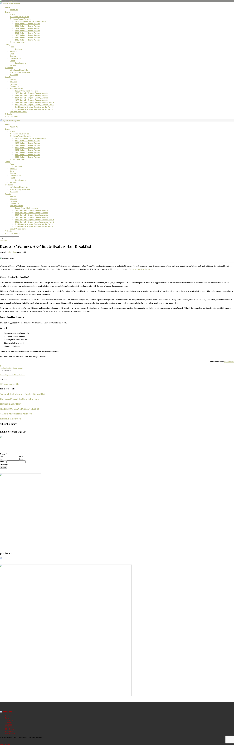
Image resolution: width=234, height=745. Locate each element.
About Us (14, 10)
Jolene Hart (12, 252)
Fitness (13, 65)
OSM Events (9, 729)
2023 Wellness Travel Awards (27, 31)
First (21, 456)
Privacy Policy (10, 733)
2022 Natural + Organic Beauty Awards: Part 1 (34, 102)
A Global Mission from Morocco (16, 413)
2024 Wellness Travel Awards (27, 28)
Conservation (15, 58)
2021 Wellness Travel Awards (27, 33)
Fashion (13, 51)
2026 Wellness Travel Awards (27, 24)
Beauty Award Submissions (26, 91)
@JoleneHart (229, 361)
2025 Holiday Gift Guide (20, 72)
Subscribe (8, 725)
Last (21, 459)
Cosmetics (14, 86)
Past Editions (9, 727)
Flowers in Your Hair (10, 403)
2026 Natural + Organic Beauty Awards (31, 93)
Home (7, 7)
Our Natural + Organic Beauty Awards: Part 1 (34, 107)
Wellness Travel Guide (19, 17)
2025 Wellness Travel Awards (27, 26)
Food (12, 47)
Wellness (9, 68)
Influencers (9, 731)
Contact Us (9, 720)
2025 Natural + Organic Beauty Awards (31, 95)
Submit (3, 467)
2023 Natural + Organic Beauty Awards (31, 100)
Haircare (13, 84)
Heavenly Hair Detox (10, 418)
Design (13, 56)
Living (7, 44)
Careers (7, 718)
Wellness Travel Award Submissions (30, 21)
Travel (7, 12)
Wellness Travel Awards (20, 19)
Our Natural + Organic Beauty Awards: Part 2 (34, 109)
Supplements (20, 63)
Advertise (8, 722)
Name (3, 454)
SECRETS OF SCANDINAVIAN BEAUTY (19, 408)
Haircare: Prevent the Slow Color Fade (19, 398)
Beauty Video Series (18, 112)
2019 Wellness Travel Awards (27, 37)
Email (3, 461)
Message (4, 464)
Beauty (8, 77)
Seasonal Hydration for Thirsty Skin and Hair (23, 393)
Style (12, 54)
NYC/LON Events (12, 116)
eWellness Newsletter (19, 70)
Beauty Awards (16, 88)
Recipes (18, 49)
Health (12, 61)
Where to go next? (18, 42)
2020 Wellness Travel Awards (27, 35)
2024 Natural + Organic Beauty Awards (31, 98)
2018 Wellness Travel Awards (27, 40)
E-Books (8, 114)
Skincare (13, 82)
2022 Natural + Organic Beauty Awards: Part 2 (34, 105)
